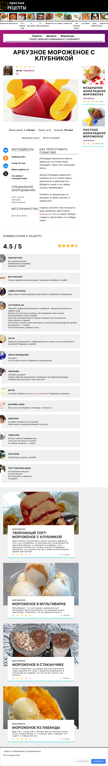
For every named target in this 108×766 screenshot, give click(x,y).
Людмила (28, 70)
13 (17, 73)
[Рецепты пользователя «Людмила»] (8, 74)
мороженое (46, 214)
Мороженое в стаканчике (38, 665)
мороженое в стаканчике (36, 393)
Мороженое (19, 529)
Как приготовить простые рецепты (13, 6)
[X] (5, 173)
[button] (104, 4)
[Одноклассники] (5, 158)
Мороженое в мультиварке (39, 604)
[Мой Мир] (5, 165)
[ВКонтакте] (5, 150)
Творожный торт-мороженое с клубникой (37, 535)
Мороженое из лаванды (36, 728)
